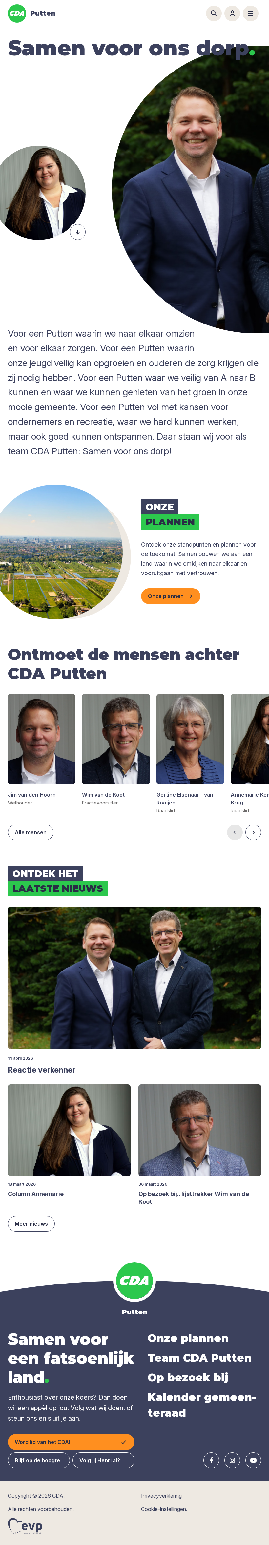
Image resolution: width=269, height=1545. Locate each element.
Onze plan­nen (188, 1338)
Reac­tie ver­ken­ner (41, 1070)
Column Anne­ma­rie (36, 1193)
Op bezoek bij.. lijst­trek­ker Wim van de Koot (193, 1197)
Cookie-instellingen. (164, 1509)
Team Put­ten (200, 1357)
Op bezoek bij (188, 1377)
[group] (41, 750)
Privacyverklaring (161, 1496)
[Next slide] (253, 832)
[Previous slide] (235, 832)
